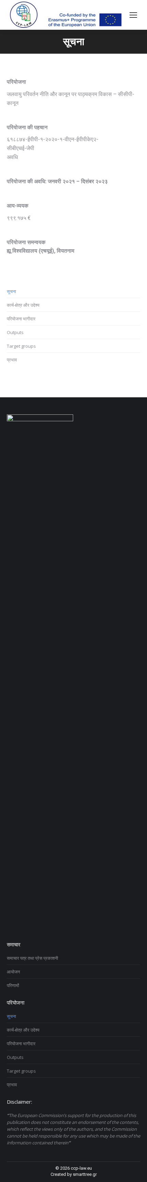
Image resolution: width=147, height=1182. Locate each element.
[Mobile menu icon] (133, 15)
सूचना (11, 291)
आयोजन (13, 972)
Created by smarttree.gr (74, 1174)
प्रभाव (12, 360)
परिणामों (13, 985)
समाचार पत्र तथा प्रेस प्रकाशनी (32, 958)
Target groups (21, 346)
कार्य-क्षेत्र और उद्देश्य (23, 305)
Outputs (15, 332)
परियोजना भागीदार (21, 319)
